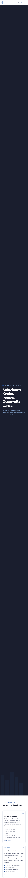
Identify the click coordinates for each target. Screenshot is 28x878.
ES (21, 2)
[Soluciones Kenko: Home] (2, 2)
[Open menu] (25, 2)
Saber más (7, 840)
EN (18, 2)
